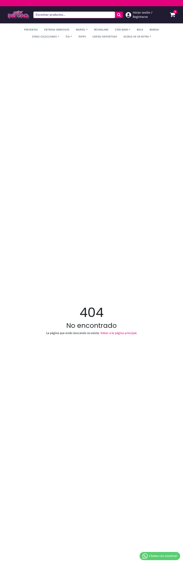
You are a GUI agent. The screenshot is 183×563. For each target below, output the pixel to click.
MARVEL (80, 29)
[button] (119, 15)
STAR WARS (121, 29)
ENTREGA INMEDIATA (56, 29)
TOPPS (82, 36)
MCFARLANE (101, 29)
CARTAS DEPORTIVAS (104, 36)
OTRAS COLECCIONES (44, 36)
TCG (67, 36)
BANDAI (154, 29)
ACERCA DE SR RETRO (136, 36)
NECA (140, 29)
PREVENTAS (31, 29)
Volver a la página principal (118, 333)
